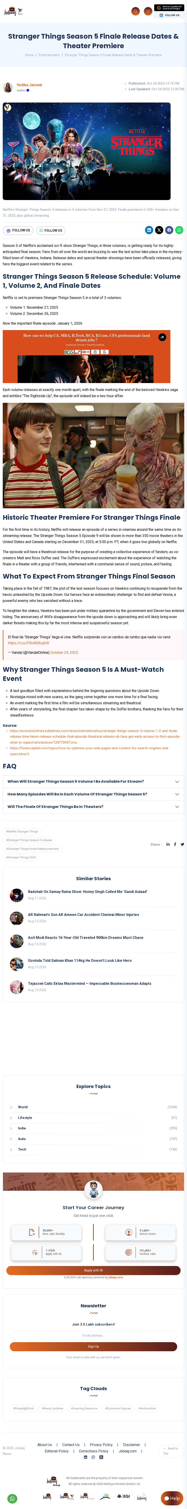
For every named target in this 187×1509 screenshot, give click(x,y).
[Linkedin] (149, 230)
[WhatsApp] (179, 230)
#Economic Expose (118, 1408)
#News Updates (52, 1408)
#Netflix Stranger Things (22, 831)
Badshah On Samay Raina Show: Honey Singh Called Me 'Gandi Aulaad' (87, 892)
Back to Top (170, 1451)
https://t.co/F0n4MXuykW (28, 643)
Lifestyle (25, 1118)
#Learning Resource (84, 1408)
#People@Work (23, 1408)
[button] (93, 781)
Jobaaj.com (128, 1451)
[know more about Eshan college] (123, 1496)
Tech (22, 1149)
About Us (44, 1445)
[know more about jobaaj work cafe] (141, 1496)
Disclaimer (131, 1445)
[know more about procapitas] (105, 1496)
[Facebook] (169, 230)
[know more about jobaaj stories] (67, 1496)
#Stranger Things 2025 (21, 857)
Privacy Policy (101, 1445)
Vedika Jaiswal (29, 85)
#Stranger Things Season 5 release (29, 840)
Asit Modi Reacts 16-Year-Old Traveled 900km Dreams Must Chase (85, 937)
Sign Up (93, 1346)
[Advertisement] (93, 1043)
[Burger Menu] (148, 11)
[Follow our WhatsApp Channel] (12, 1499)
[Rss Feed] (101, 1457)
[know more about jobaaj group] (53, 1481)
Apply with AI (93, 1270)
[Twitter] (182, 844)
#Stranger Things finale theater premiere (32, 848)
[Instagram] (93, 1457)
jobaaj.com (116, 1277)
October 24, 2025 (64, 652)
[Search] (135, 11)
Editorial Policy (57, 1451)
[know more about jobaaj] (47, 1496)
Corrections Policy (93, 1451)
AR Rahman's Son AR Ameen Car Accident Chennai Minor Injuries (83, 914)
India (22, 1128)
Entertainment (49, 55)
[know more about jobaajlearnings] (87, 1496)
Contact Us (71, 1445)
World (23, 1107)
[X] (159, 230)
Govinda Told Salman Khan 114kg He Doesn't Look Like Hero (80, 960)
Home (29, 55)
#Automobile (147, 1408)
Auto (22, 1139)
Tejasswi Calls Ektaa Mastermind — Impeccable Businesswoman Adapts (89, 983)
